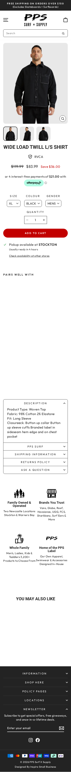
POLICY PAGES (34, 691)
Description (35, 403)
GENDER (53, 196)
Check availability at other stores (29, 256)
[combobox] (35, 33)
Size (13, 196)
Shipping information (35, 454)
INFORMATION (35, 673)
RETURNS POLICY (35, 462)
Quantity (35, 212)
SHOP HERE (34, 682)
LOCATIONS (34, 700)
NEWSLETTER (34, 709)
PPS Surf (35, 446)
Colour (33, 196)
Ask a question (35, 470)
